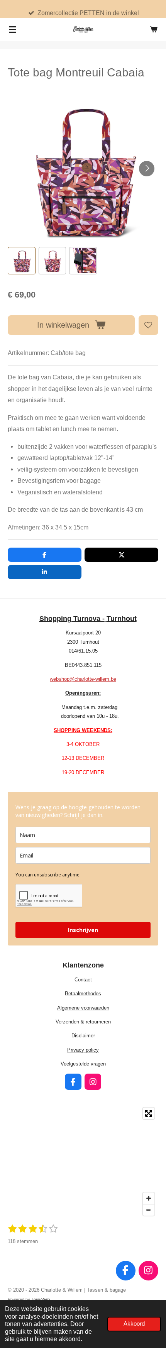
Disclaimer (83, 1035)
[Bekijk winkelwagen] (153, 29)
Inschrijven (83, 930)
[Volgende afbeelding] (146, 168)
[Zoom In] (148, 1198)
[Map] (83, 1161)
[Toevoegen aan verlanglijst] (148, 325)
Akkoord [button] (134, 1324)
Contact (83, 980)
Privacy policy (83, 1050)
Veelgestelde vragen (83, 1064)
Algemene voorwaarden (83, 1008)
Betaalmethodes (83, 993)
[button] (22, 261)
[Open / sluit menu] (12, 29)
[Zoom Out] (148, 1210)
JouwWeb (40, 1299)
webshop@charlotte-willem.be (83, 679)
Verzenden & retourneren (83, 1022)
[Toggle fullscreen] (148, 1113)
